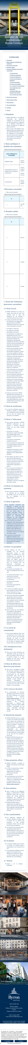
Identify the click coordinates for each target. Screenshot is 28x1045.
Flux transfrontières (11, 105)
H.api (7, 1016)
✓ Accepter (7, 1041)
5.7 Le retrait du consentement (17, 86)
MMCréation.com (18, 1016)
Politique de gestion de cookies (14, 1011)
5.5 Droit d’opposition (15, 82)
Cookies (14, 1009)
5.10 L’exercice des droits (16, 94)
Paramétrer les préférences (14, 1043)
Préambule (9, 60)
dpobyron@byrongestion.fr (13, 698)
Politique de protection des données (14, 1008)
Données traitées (11, 67)
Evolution (9, 107)
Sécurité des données (12, 97)
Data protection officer (12, 99)
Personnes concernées (12, 65)
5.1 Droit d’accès (14, 73)
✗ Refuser (20, 1041)
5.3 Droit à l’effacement (15, 77)
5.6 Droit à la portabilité (15, 84)
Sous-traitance (10, 102)
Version (8, 110)
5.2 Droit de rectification (15, 75)
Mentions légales (14, 1006)
